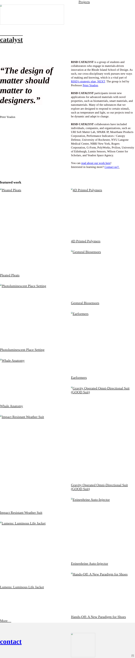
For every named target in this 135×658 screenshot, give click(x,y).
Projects (84, 2)
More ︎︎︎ (5, 621)
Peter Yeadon (90, 85)
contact (11, 641)
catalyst (11, 39)
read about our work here (96, 163)
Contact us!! (112, 167)
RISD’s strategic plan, (88, 81)
